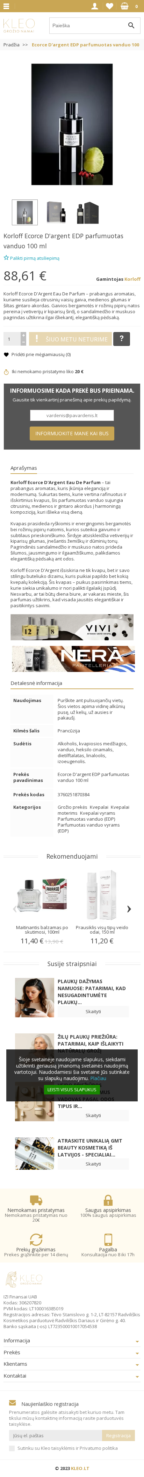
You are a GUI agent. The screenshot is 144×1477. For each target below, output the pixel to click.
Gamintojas (109, 279)
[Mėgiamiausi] (109, 6)
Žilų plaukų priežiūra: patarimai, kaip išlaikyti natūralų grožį (90, 1043)
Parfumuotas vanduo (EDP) (86, 819)
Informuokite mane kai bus (72, 433)
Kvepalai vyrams (97, 813)
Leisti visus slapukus (72, 1089)
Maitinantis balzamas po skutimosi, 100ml (42, 929)
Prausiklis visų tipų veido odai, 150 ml (102, 929)
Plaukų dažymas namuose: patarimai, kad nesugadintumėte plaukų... (92, 991)
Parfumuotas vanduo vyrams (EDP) (89, 828)
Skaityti (93, 1011)
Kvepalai (99, 807)
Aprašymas (23, 467)
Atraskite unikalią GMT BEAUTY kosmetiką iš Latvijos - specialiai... (90, 1147)
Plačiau (98, 1078)
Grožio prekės (73, 807)
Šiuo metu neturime (77, 339)
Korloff (13, 236)
